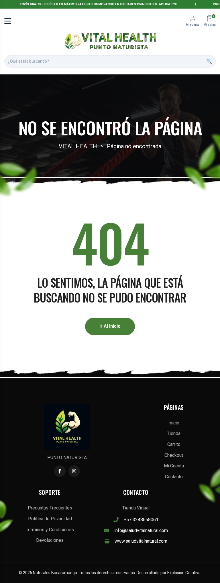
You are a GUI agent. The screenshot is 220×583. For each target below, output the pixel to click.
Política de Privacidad (50, 518)
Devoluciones (50, 540)
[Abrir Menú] (7, 21)
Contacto (174, 476)
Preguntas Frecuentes (50, 508)
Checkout (173, 455)
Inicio (173, 423)
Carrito (173, 444)
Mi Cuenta (174, 466)
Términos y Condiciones (50, 529)
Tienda (173, 433)
